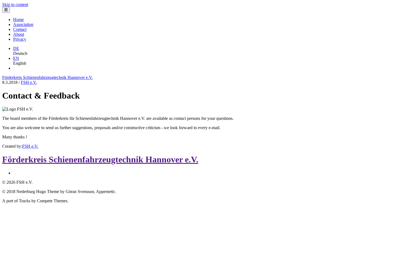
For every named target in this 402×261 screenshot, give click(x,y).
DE (16, 48)
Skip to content (15, 4)
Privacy (19, 39)
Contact (20, 29)
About (18, 34)
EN (16, 58)
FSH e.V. (29, 82)
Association (23, 24)
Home (18, 19)
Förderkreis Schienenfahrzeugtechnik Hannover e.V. (47, 77)
